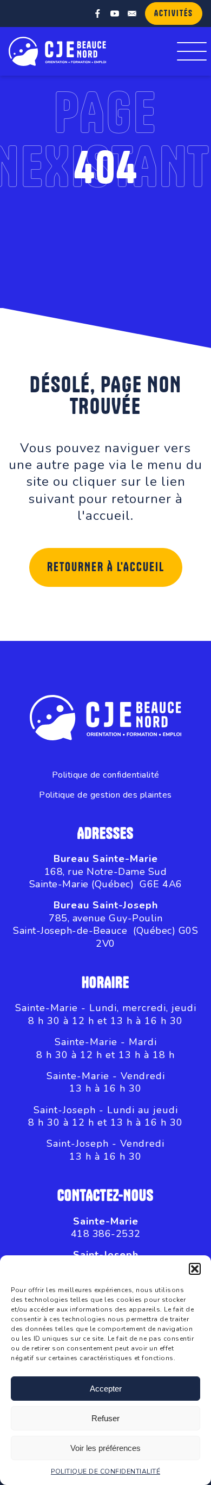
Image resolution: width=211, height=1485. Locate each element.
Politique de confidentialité (106, 775)
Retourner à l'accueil (105, 567)
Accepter (106, 1388)
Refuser (105, 1418)
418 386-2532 (106, 1233)
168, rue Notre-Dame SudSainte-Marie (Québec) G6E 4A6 (105, 878)
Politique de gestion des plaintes (105, 795)
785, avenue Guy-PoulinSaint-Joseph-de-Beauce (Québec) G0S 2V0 (105, 931)
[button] (194, 1268)
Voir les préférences (105, 1448)
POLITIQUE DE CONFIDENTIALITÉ (105, 1471)
